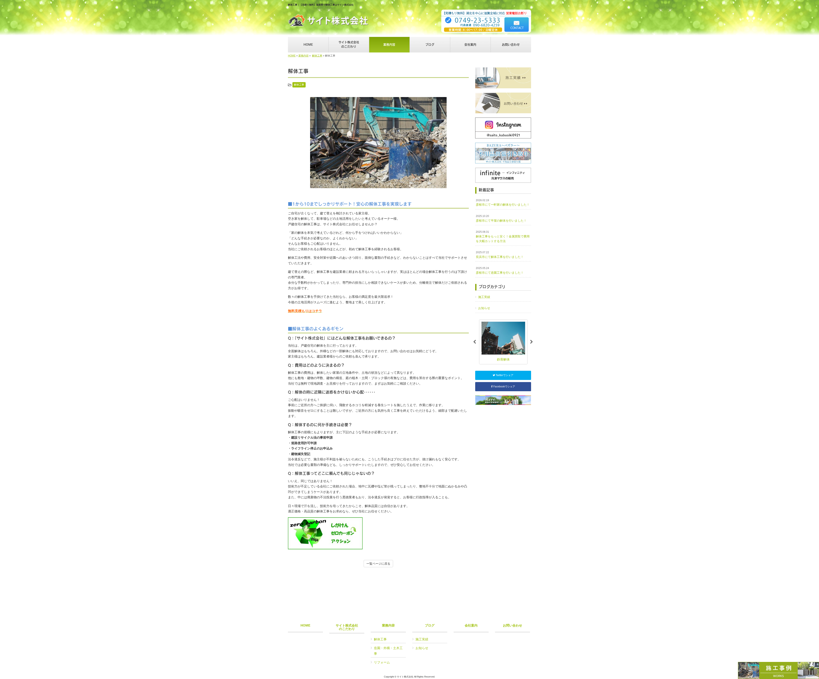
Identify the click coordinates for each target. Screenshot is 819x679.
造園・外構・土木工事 (388, 650)
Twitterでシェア (504, 375)
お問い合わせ (512, 625)
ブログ (429, 625)
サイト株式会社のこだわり (347, 627)
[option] (378, 142)
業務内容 (303, 55)
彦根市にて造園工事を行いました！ (500, 270)
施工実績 (484, 297)
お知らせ (484, 308)
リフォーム (382, 662)
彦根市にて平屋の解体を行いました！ (501, 218)
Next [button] (531, 342)
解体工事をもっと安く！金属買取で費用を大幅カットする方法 (503, 236)
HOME (292, 55)
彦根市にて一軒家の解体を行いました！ (503, 202)
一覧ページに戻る (378, 563)
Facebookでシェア (504, 386)
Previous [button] (474, 342)
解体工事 (317, 55)
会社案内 (471, 625)
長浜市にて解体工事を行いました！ (500, 255)
